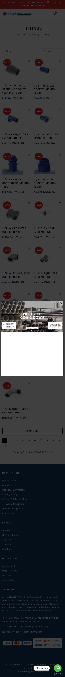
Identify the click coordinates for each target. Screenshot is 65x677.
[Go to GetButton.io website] (58, 674)
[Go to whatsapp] (58, 668)
